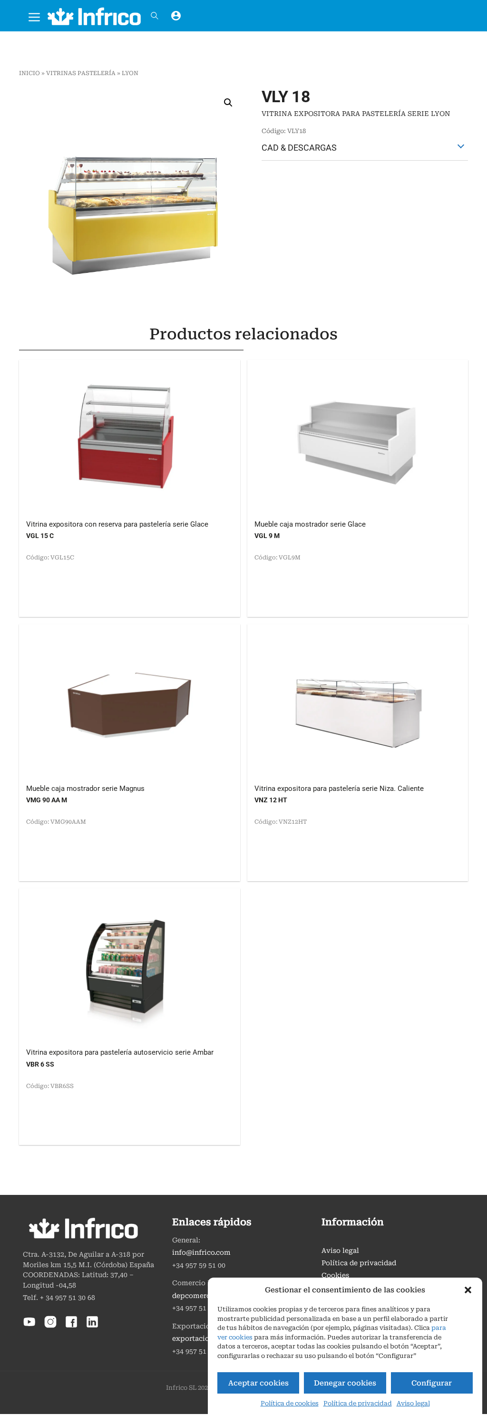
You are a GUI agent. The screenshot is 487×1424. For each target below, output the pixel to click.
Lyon (130, 73)
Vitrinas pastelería (81, 73)
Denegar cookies (345, 1383)
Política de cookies (290, 1403)
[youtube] (29, 1326)
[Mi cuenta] (176, 15)
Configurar (431, 1383)
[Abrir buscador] (155, 16)
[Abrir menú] (34, 15)
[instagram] (50, 1326)
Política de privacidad (357, 1403)
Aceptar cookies (258, 1383)
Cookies (335, 1275)
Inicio (29, 73)
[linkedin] (92, 1326)
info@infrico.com (201, 1253)
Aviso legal (413, 1403)
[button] (468, 1290)
